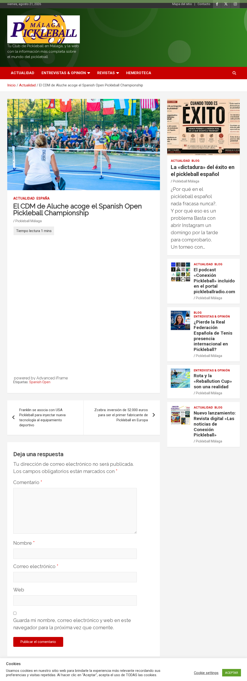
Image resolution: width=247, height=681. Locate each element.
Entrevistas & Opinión (63, 73)
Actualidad (22, 73)
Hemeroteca (138, 73)
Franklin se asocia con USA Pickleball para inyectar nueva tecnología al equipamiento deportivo (42, 417)
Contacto (204, 4)
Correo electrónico (35, 566)
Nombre (24, 543)
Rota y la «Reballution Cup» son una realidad (213, 381)
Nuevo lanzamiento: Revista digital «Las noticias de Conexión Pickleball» (215, 424)
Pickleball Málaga (28, 221)
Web (18, 590)
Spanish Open (39, 382)
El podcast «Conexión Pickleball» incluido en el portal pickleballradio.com (214, 280)
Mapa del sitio (182, 4)
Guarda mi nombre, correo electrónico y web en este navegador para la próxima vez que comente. (72, 623)
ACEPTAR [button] (231, 673)
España (42, 198)
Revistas (106, 73)
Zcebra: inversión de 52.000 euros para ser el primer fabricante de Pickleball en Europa (121, 415)
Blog (195, 160)
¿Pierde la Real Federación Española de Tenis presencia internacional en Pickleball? (213, 335)
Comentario (27, 482)
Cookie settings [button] (206, 673)
